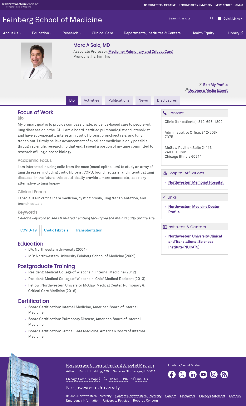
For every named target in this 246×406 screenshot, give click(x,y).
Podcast (224, 374)
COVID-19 (28, 230)
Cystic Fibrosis (56, 230)
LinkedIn (193, 374)
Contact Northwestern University (138, 396)
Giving (239, 5)
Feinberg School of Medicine (52, 20)
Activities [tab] (91, 100)
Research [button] (70, 33)
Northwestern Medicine (160, 5)
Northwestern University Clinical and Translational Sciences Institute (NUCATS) (195, 242)
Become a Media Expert (208, 90)
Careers (170, 396)
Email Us (141, 379)
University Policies (116, 400)
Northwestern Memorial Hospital (196, 182)
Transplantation (89, 230)
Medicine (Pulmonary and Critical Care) (140, 51)
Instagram (214, 374)
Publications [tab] (119, 100)
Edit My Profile (215, 85)
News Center (224, 5)
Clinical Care (102, 33)
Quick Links (232, 18)
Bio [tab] (72, 100)
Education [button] (40, 33)
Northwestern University (195, 5)
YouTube (203, 374)
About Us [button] (10, 33)
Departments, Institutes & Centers (152, 33)
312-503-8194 (118, 379)
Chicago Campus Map (81, 379)
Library (233, 33)
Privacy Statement (212, 396)
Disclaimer (187, 396)
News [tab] (143, 100)
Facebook (172, 374)
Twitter (182, 374)
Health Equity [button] (202, 33)
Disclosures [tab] (167, 100)
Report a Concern (145, 400)
